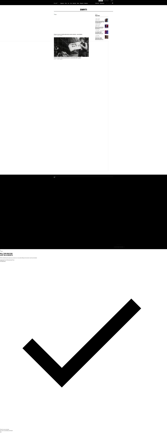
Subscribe (97, 3)
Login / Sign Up (106, 0)
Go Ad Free (100, 0)
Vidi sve (96, 14)
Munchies (74, 3)
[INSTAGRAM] (118, 244)
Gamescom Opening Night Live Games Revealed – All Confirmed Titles (99, 22)
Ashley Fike (98, 36)
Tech (71, 3)
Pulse (66, 3)
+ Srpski (111, 0)
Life (68, 3)
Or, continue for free (2, 261)
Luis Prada (102, 30)
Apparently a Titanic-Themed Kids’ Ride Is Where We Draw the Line (99, 38)
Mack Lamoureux (60, 35)
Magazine (62, 3)
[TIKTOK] (120, 244)
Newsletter (102, 3)
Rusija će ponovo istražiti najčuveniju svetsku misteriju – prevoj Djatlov (68, 34)
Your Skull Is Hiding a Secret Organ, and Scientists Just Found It (99, 33)
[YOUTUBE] (121, 244)
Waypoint (82, 3)
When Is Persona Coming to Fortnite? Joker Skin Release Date (99, 28)
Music (78, 3)
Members (86, 3)
